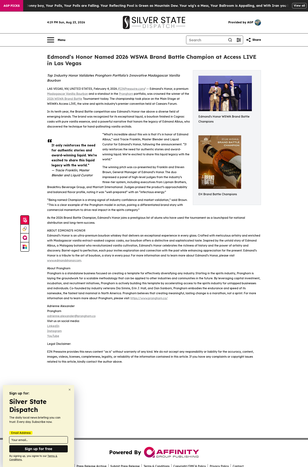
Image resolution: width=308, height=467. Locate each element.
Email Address (21, 433)
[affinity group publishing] (25, 238)
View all (299, 5)
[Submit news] (25, 220)
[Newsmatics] (25, 246)
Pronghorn (126, 93)
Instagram (54, 331)
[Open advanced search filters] (238, 40)
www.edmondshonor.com (64, 260)
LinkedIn (53, 326)
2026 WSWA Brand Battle (64, 98)
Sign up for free (38, 449)
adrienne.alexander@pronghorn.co (71, 316)
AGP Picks (12, 5)
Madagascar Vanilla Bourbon (67, 93)
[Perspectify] (25, 229)
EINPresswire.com (131, 88)
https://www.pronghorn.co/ (149, 298)
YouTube (53, 336)
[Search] (230, 40)
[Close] (69, 389)
